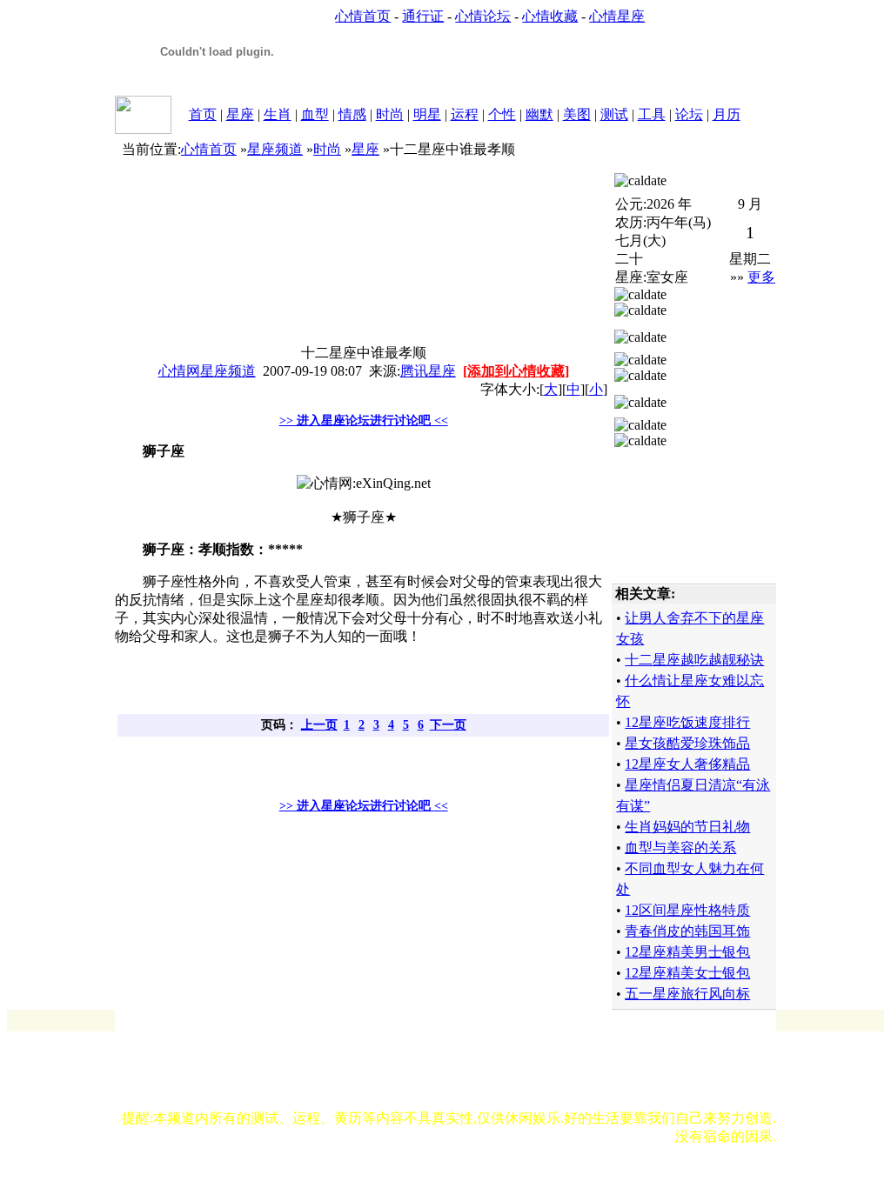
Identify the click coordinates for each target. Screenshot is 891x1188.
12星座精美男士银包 (687, 951)
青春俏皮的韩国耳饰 (687, 931)
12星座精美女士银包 (687, 972)
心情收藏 (550, 16)
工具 (652, 114)
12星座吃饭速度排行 (687, 722)
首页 (203, 114)
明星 (427, 114)
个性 (502, 114)
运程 (465, 114)
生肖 (277, 114)
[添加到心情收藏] (516, 371)
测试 (614, 114)
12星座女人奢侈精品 (687, 764)
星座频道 (275, 149)
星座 (240, 114)
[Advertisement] (361, 688)
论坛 (689, 114)
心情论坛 (483, 16)
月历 (726, 114)
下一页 (448, 724)
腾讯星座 (428, 371)
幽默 (539, 114)
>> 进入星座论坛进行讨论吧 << (363, 420)
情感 (352, 114)
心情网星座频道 (207, 371)
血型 (315, 114)
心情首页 (363, 16)
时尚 (390, 114)
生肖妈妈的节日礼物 (687, 826)
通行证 (423, 16)
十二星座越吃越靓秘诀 (694, 659)
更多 (761, 277)
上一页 (319, 724)
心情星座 (617, 16)
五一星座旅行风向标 (687, 993)
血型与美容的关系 (680, 847)
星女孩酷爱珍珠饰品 (687, 743)
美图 (577, 114)
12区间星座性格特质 (687, 910)
